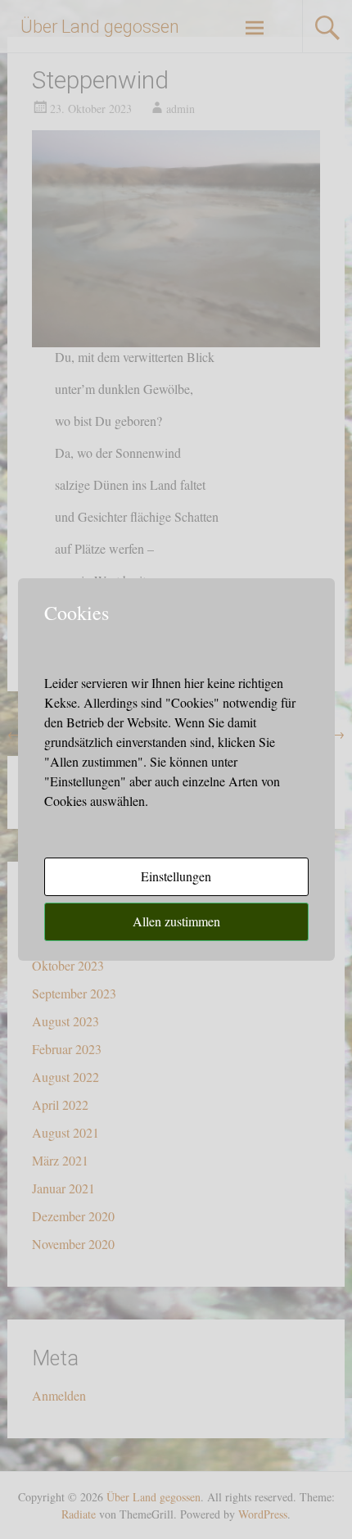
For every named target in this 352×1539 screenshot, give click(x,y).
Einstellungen (176, 876)
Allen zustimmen (176, 921)
